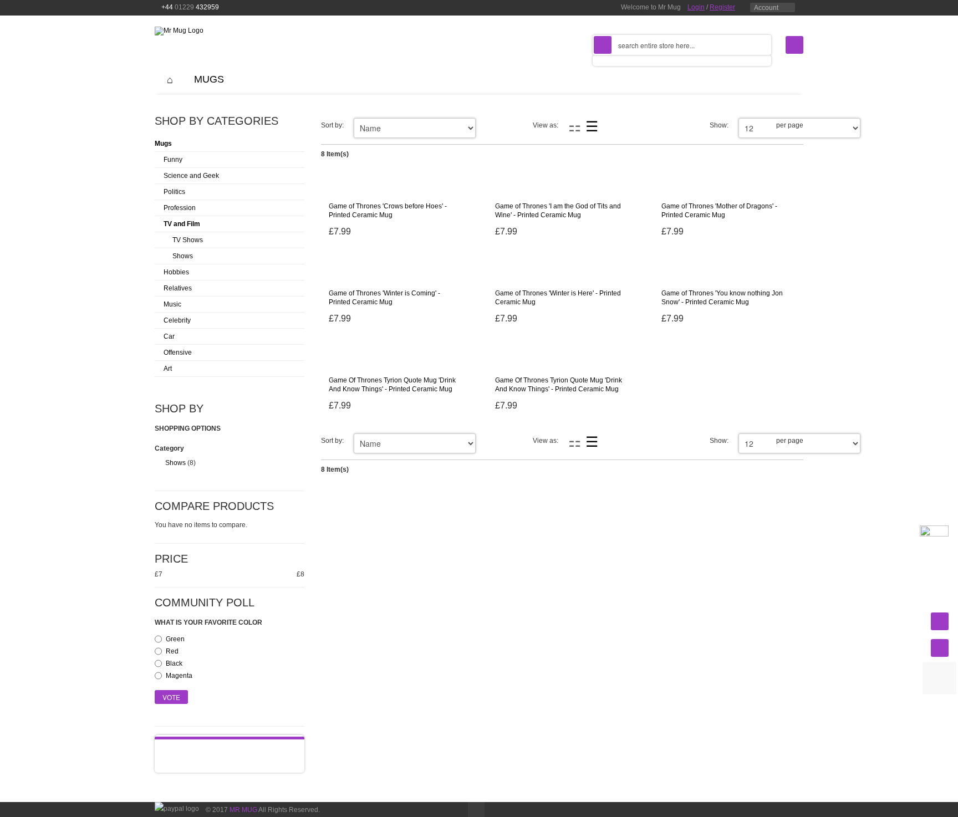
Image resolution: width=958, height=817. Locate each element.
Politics (174, 192)
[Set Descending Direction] (418, 125)
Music (172, 304)
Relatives (178, 288)
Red (172, 651)
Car (169, 336)
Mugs (163, 143)
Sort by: (332, 125)
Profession (180, 208)
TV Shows (187, 240)
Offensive (178, 352)
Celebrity (177, 320)
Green (175, 639)
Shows (182, 256)
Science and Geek (191, 176)
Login (696, 7)
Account (766, 8)
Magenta (179, 676)
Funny (173, 160)
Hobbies (176, 272)
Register (722, 7)
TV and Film (182, 224)
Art (168, 368)
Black (174, 663)
